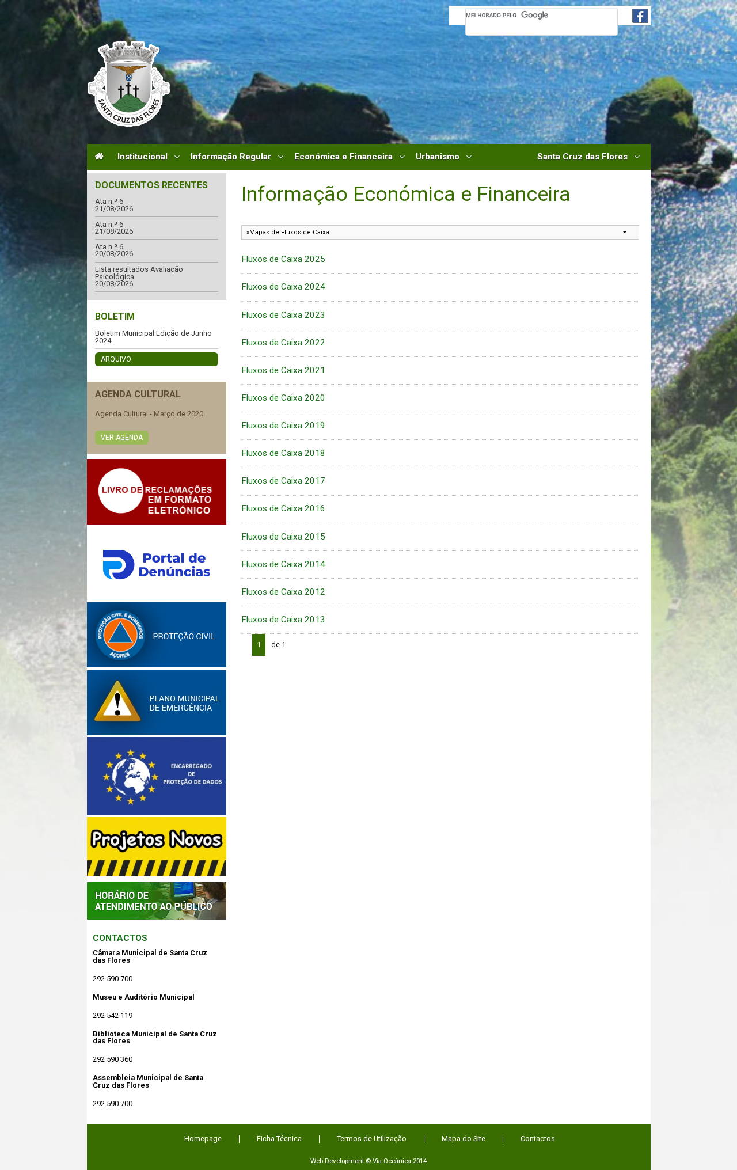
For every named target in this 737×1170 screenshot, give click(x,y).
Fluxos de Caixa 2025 (283, 259)
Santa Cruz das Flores (582, 157)
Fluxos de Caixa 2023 (283, 315)
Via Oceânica (392, 1161)
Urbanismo (437, 157)
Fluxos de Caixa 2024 (283, 287)
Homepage (203, 1138)
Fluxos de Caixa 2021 (283, 370)
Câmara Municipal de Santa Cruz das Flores (128, 83)
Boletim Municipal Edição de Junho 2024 (153, 337)
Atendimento (156, 901)
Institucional (142, 157)
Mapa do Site (463, 1138)
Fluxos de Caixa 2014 (283, 564)
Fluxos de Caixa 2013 (283, 619)
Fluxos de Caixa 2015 (283, 536)
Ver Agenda (122, 438)
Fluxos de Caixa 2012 (283, 592)
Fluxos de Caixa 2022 (283, 342)
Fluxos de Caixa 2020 (283, 398)
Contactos (120, 938)
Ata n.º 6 (109, 202)
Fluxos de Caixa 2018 (283, 453)
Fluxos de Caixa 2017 (283, 481)
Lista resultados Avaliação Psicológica (139, 273)
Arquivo (116, 359)
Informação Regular (231, 157)
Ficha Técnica (279, 1138)
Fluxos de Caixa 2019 (283, 425)
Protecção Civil (156, 634)
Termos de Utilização (372, 1138)
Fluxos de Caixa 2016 (283, 508)
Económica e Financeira (343, 157)
